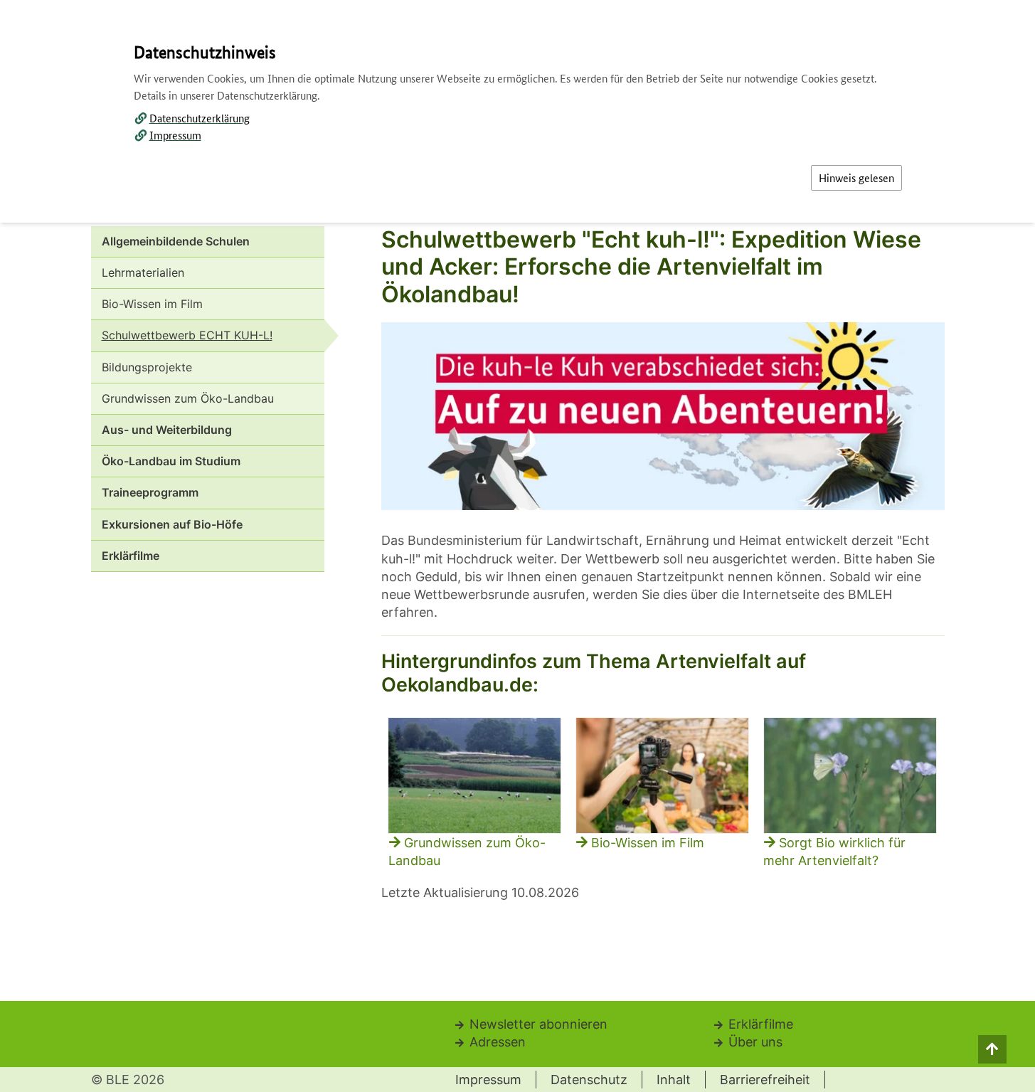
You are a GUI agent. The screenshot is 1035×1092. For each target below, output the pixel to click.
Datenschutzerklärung (199, 117)
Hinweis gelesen (856, 177)
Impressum (175, 134)
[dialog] (517, 546)
